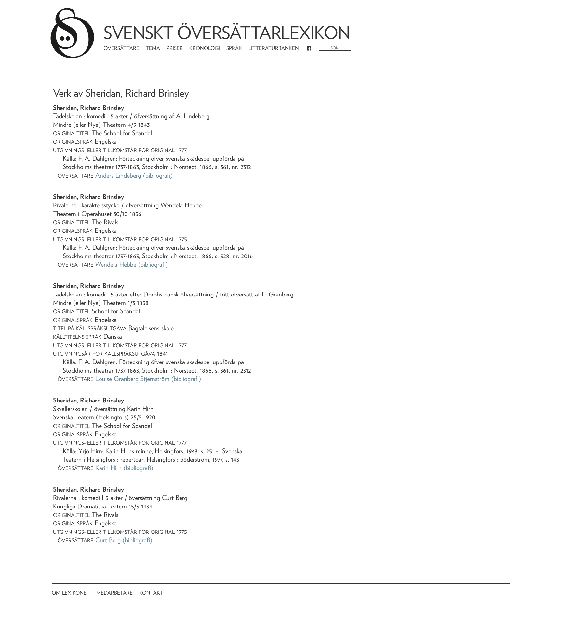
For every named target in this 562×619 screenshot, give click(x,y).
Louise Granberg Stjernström (132, 379)
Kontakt (151, 593)
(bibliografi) (158, 175)
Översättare (121, 48)
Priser (175, 48)
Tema (153, 48)
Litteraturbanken (273, 48)
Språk (234, 48)
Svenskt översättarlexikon (226, 32)
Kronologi (204, 48)
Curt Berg (108, 540)
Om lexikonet (71, 593)
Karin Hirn (108, 468)
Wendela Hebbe (115, 264)
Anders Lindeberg (118, 175)
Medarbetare (114, 593)
